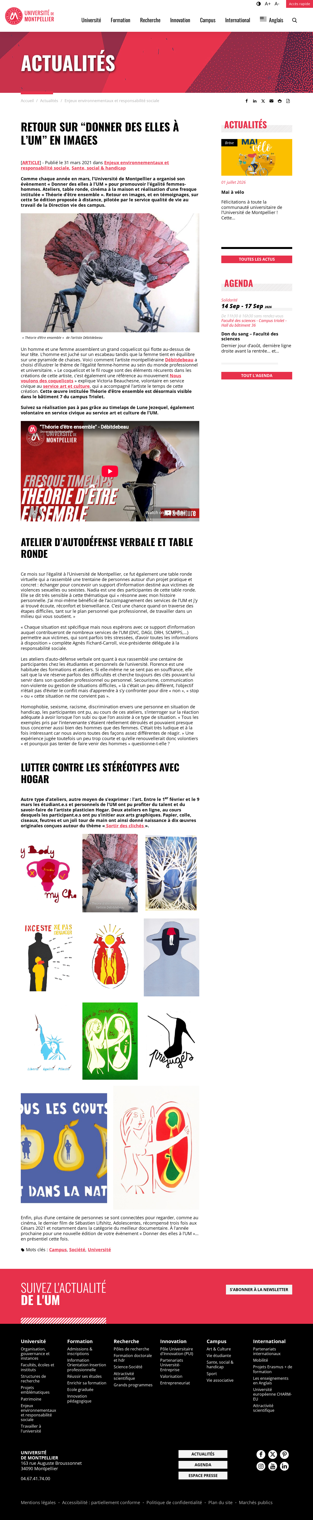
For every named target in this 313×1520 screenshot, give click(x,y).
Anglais (276, 20)
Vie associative (220, 1380)
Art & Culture (219, 1349)
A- (278, 3)
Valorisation (171, 1376)
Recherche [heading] (126, 1341)
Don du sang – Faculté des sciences (249, 336)
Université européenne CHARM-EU (272, 1394)
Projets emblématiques (35, 1390)
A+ (268, 3)
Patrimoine (31, 1399)
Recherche (150, 20)
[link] (246, 101)
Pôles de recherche (131, 1349)
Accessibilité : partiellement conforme (101, 1502)
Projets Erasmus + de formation (272, 1369)
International (237, 20)
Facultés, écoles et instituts (37, 1367)
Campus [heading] (216, 1341)
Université (91, 20)
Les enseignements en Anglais (271, 1381)
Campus (207, 20)
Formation (120, 20)
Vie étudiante (219, 1355)
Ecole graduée (80, 1389)
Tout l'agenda (256, 375)
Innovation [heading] (173, 1341)
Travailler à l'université (31, 1428)
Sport (212, 1373)
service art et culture (66, 386)
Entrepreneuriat (175, 1383)
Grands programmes (133, 1385)
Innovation (180, 20)
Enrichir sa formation (86, 1383)
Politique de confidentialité (174, 1502)
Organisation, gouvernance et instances (35, 1353)
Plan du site (220, 1502)
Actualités (202, 1454)
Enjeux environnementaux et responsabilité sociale (38, 1413)
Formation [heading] (80, 1341)
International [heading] (269, 1341)
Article (31, 162)
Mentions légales (38, 1502)
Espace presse (203, 1475)
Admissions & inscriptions (79, 1351)
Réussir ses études (84, 1376)
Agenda (203, 1464)
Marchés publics (256, 1502)
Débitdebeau (179, 360)
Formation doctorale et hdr (133, 1358)
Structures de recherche (33, 1379)
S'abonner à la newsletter (259, 1289)
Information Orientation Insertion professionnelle (86, 1365)
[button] (271, 101)
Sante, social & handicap (99, 168)
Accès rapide (299, 3)
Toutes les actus (257, 259)
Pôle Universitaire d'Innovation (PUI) (176, 1351)
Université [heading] (33, 1341)
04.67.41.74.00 (35, 1478)
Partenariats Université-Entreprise (171, 1365)
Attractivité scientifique (124, 1376)
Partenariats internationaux (266, 1351)
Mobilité (260, 1360)
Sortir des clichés (125, 826)
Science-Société (128, 1366)
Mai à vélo (232, 192)
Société (77, 1249)
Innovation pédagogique (79, 1398)
